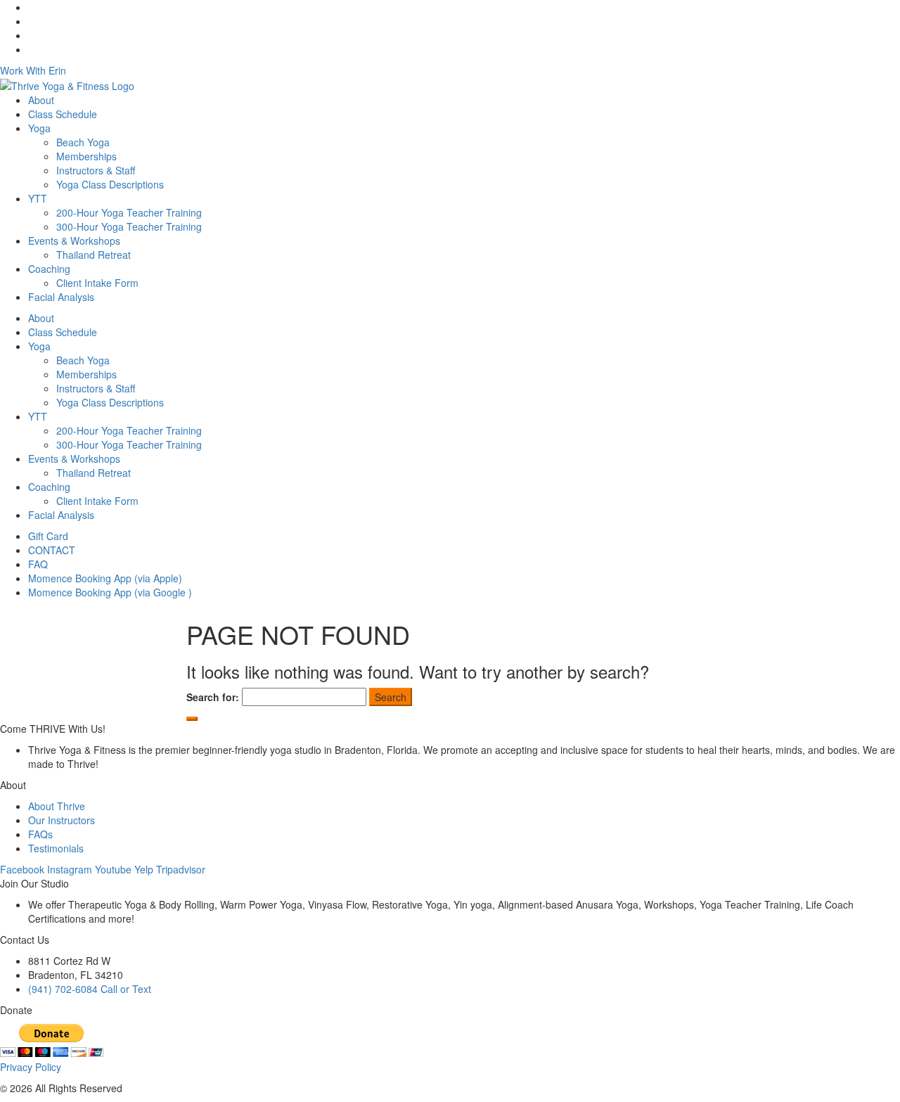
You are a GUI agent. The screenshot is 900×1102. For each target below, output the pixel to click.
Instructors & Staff (95, 170)
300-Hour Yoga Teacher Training (129, 226)
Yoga (39, 128)
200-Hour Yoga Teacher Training (129, 212)
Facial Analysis (61, 297)
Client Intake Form (97, 283)
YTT (37, 198)
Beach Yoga (83, 142)
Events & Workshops (74, 240)
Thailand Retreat (93, 255)
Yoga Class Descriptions (110, 184)
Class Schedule (62, 114)
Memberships (86, 156)
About (41, 100)
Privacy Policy (30, 1067)
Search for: (212, 697)
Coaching (49, 269)
